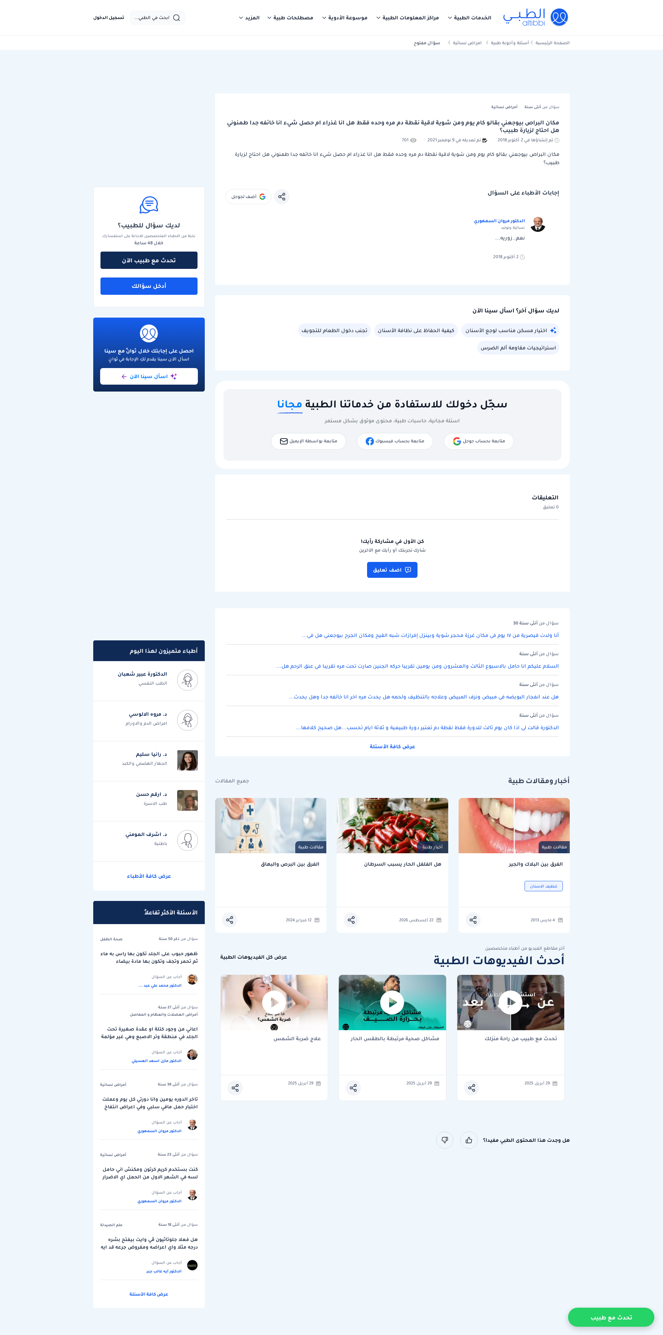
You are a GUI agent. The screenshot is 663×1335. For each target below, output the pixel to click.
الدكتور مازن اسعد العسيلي (157, 1060)
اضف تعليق (387, 570)
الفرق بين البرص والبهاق (290, 864)
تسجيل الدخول (108, 17)
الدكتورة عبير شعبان (142, 674)
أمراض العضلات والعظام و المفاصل (164, 1014)
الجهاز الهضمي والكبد (144, 763)
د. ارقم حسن (151, 794)
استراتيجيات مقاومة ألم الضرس (518, 347)
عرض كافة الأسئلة (392, 746)
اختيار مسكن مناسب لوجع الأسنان (506, 330)
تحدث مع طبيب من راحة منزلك (520, 1039)
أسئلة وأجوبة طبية (510, 42)
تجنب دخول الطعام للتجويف (334, 330)
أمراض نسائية (113, 1084)
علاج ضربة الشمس (297, 1039)
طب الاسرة (155, 803)
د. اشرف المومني (146, 834)
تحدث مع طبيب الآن (149, 260)
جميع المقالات (232, 781)
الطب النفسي (152, 683)
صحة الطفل (111, 939)
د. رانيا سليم (151, 754)
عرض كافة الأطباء (149, 876)
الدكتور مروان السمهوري (499, 220)
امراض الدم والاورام (146, 723)
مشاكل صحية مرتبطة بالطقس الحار (395, 1039)
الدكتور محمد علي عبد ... (160, 985)
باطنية (160, 843)
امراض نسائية (467, 42)
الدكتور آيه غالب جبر (164, 1271)
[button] (469, 18)
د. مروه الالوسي (148, 714)
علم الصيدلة (111, 1225)
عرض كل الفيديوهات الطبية (253, 957)
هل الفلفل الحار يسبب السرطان (402, 864)
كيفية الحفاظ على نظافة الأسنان (416, 330)
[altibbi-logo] (536, 18)
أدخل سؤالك (149, 285)
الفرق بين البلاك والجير (536, 864)
